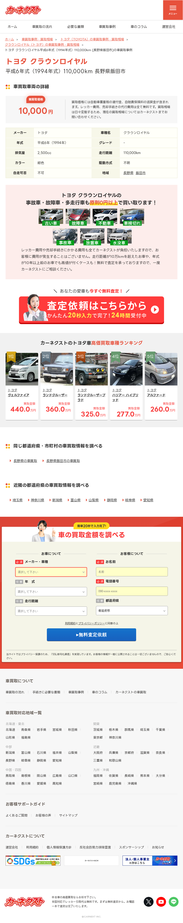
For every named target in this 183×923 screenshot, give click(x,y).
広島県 (57, 775)
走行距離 (31, 601)
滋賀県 (145, 752)
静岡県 (112, 500)
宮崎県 (98, 783)
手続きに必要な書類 (46, 692)
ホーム (12, 27)
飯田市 (141, 173)
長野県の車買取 (25, 461)
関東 (96, 723)
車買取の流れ (42, 27)
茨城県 (98, 729)
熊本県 (145, 775)
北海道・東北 (15, 723)
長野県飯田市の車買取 (63, 461)
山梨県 (94, 500)
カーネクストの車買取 (130, 692)
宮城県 (57, 729)
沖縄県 (132, 783)
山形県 (10, 737)
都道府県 (112, 600)
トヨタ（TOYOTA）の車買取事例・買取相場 (92, 39)
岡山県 (41, 775)
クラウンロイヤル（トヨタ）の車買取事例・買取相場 (42, 44)
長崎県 (129, 775)
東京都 (98, 737)
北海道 (10, 729)
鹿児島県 (115, 783)
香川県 (26, 783)
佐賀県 (113, 775)
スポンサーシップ (131, 847)
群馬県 (129, 729)
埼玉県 (17, 500)
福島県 (26, 737)
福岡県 (98, 775)
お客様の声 (43, 815)
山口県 (72, 775)
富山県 (76, 500)
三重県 (98, 760)
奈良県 (160, 752)
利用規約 (70, 623)
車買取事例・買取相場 (37, 39)
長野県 (128, 173)
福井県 (57, 752)
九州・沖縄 (101, 769)
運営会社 (168, 27)
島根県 (26, 775)
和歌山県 (115, 760)
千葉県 (160, 729)
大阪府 (98, 752)
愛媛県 (41, 783)
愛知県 (148, 500)
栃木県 (113, 729)
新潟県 (57, 500)
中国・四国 (13, 769)
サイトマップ (68, 815)
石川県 (41, 752)
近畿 (96, 746)
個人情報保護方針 (59, 847)
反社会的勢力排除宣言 (95, 847)
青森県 (26, 729)
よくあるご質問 (16, 815)
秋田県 (72, 729)
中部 (9, 746)
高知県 (57, 783)
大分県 (160, 775)
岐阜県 (130, 500)
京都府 (129, 752)
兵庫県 (113, 752)
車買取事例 (107, 27)
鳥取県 (10, 775)
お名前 (111, 562)
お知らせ (158, 847)
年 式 (30, 581)
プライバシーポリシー (91, 623)
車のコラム (139, 27)
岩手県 (41, 729)
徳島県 (10, 783)
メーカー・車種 (36, 562)
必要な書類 (75, 27)
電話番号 (112, 581)
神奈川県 (37, 500)
